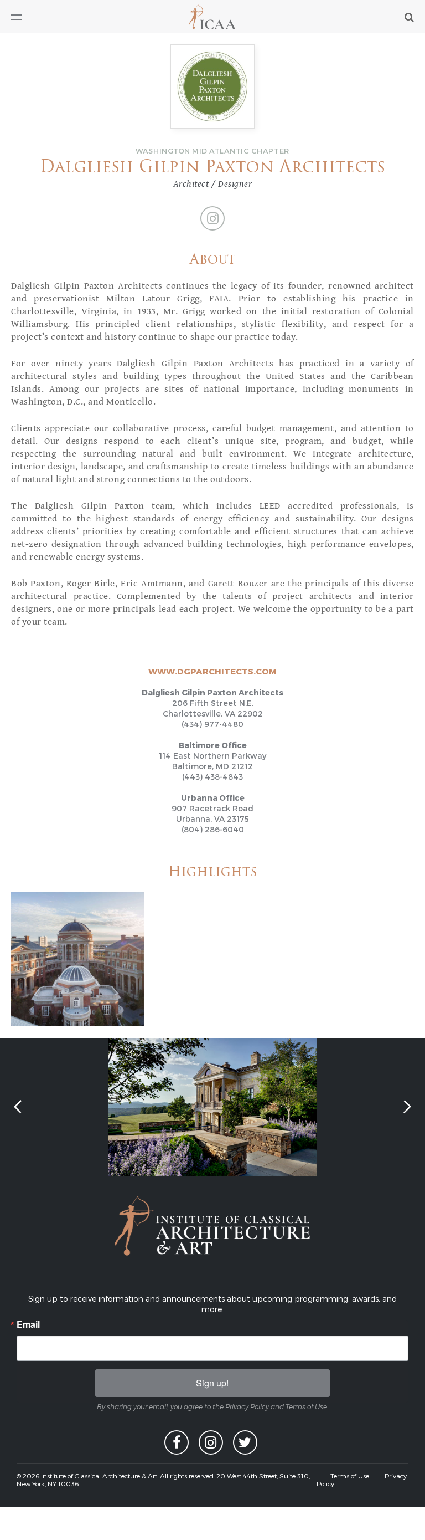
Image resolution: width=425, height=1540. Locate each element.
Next (406, 1106)
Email (28, 1324)
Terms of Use (349, 1476)
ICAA (213, 16)
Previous (19, 1107)
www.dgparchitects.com (212, 671)
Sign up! (212, 1383)
